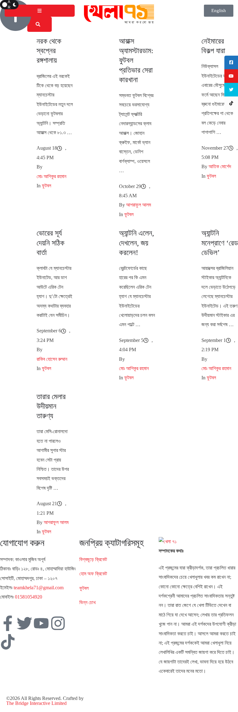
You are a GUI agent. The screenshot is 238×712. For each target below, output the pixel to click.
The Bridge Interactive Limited (36, 703)
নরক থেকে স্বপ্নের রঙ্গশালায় (49, 50)
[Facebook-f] (7, 623)
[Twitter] (24, 623)
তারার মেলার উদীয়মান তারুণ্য (51, 406)
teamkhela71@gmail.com (39, 587)
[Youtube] (41, 623)
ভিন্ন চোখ (87, 602)
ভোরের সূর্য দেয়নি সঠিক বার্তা (50, 242)
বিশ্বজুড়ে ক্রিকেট (93, 559)
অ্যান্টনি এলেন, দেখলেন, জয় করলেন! (136, 242)
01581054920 (28, 596)
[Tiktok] (7, 642)
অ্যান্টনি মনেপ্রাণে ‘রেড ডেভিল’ (219, 242)
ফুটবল (84, 588)
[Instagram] (58, 623)
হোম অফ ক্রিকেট (93, 573)
